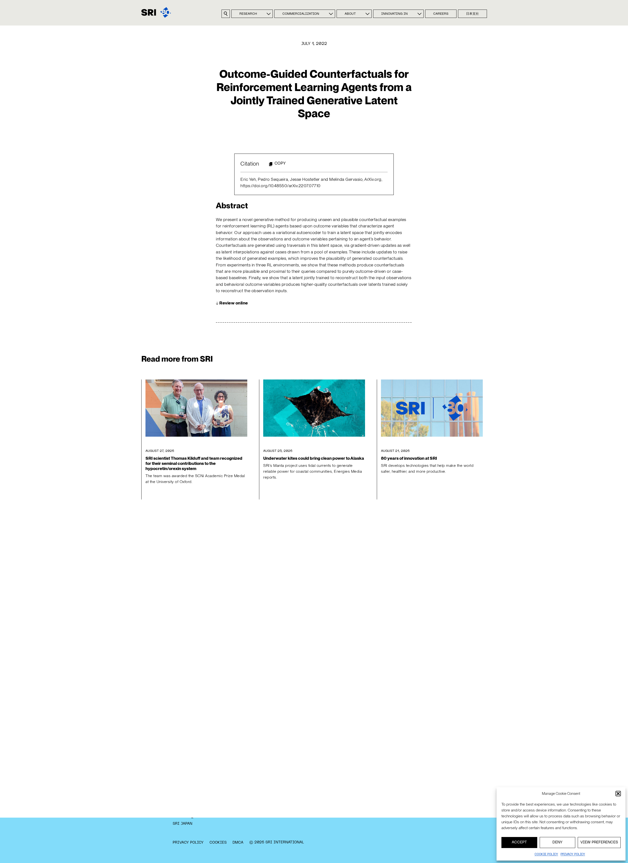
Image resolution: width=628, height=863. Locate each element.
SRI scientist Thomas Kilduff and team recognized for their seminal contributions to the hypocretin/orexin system (193, 463)
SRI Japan (182, 823)
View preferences (599, 842)
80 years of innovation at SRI (409, 458)
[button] (618, 793)
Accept (519, 842)
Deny (557, 842)
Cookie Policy (546, 854)
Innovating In (394, 14)
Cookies (218, 842)
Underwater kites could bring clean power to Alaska (313, 458)
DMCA (238, 842)
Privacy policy (573, 854)
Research (248, 14)
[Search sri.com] (226, 14)
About (350, 14)
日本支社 (472, 14)
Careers (440, 14)
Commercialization (300, 14)
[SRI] (156, 12)
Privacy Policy (188, 842)
